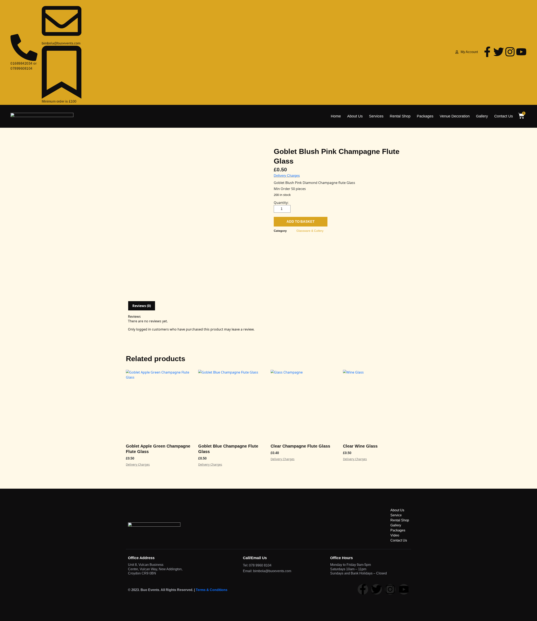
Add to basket (301, 221)
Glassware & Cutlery (309, 230)
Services (376, 116)
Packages (425, 116)
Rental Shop (400, 116)
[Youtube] (521, 52)
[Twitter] (498, 52)
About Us (355, 116)
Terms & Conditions (211, 590)
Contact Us (503, 116)
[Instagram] (510, 52)
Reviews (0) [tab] (141, 305)
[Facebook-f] (487, 52)
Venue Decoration (455, 116)
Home (336, 116)
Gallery (482, 116)
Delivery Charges (287, 175)
